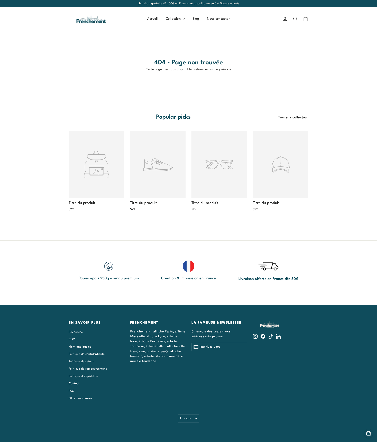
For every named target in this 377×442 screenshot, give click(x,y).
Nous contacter (218, 18)
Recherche (76, 332)
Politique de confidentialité (87, 354)
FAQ (71, 391)
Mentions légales (80, 346)
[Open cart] (368, 433)
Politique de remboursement (88, 368)
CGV (72, 339)
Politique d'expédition (83, 376)
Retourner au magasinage (212, 69)
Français (185, 418)
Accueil (152, 18)
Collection (174, 18)
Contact (74, 383)
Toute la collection (293, 117)
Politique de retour (81, 361)
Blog (195, 18)
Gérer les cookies (80, 398)
